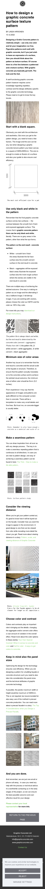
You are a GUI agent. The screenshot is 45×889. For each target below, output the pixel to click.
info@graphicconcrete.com (22, 839)
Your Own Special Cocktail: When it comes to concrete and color (22, 642)
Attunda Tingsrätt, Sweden (23, 606)
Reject (22, 876)
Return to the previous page (22, 817)
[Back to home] (22, 3)
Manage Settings (22, 882)
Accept (23, 870)
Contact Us (22, 847)
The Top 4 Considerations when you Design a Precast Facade (22, 708)
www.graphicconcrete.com (22, 842)
